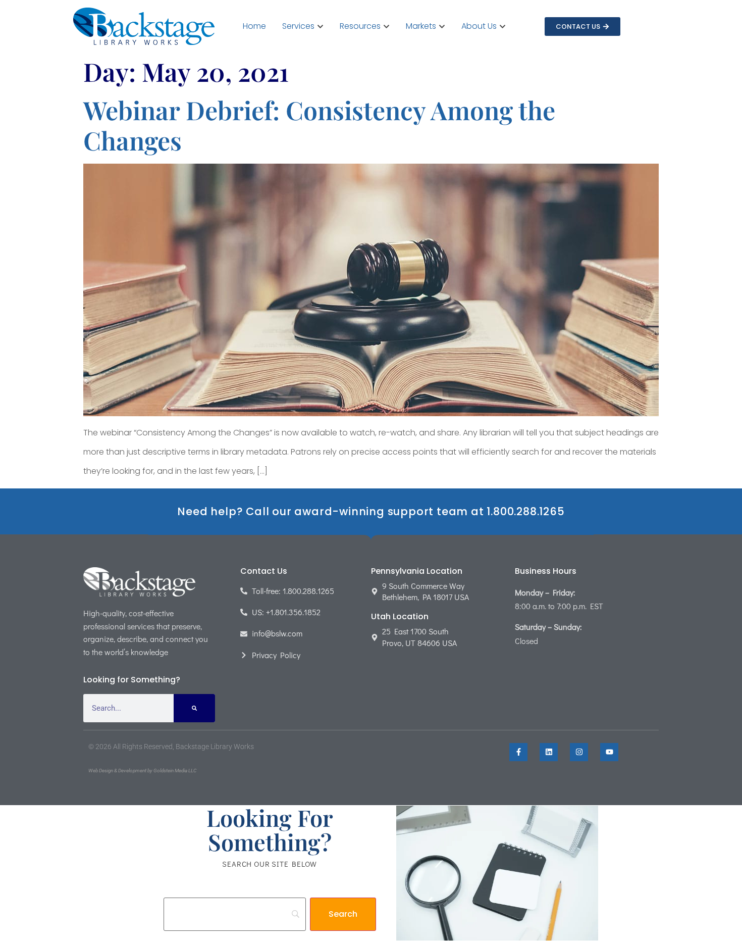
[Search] (194, 708)
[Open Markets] (442, 26)
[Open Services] (320, 26)
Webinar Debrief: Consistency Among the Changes (319, 125)
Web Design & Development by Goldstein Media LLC (142, 770)
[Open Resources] (386, 26)
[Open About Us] (502, 26)
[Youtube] (609, 752)
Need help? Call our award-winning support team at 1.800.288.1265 (370, 511)
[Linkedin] (549, 752)
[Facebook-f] (518, 752)
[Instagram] (579, 752)
